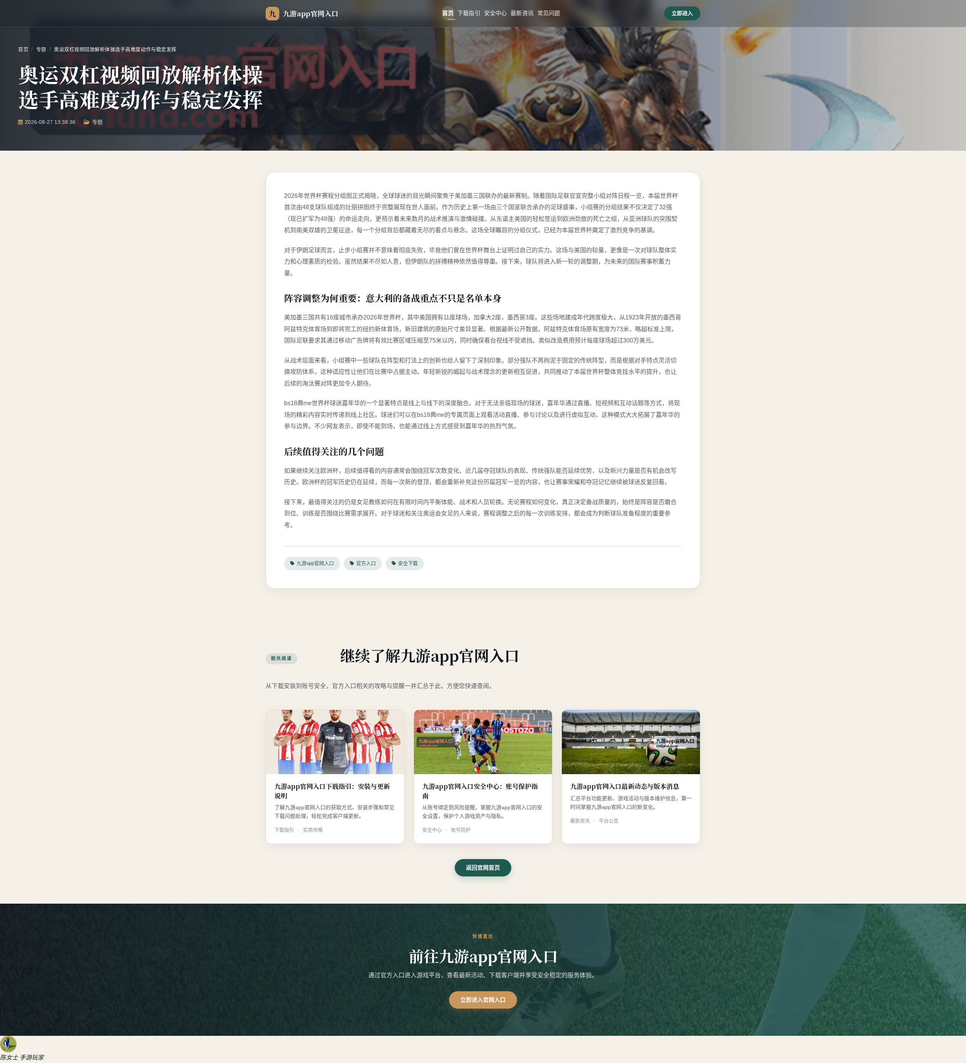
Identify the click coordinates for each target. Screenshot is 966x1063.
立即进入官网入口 (483, 1000)
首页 (448, 13)
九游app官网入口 (315, 563)
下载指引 (468, 13)
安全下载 (408, 563)
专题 (41, 49)
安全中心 (495, 13)
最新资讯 (522, 13)
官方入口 (366, 563)
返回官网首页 (483, 867)
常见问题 (548, 13)
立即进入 (682, 13)
